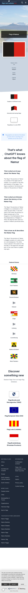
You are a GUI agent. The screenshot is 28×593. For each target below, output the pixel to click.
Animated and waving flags (14, 113)
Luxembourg (14, 337)
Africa (2, 462)
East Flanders (14, 285)
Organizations (5, 503)
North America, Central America (5, 478)
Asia (2, 465)
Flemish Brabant (14, 297)
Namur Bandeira (5, 536)
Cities (2, 494)
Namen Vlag (4, 539)
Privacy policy (19, 482)
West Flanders (14, 361)
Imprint (17, 479)
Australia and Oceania (4, 469)
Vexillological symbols (18, 462)
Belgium (14, 69)
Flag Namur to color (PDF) (14, 125)
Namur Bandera (5, 522)
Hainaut (14, 307)
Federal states (5, 491)
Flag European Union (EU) (14, 416)
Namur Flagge (5, 518)
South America (5, 482)
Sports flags (4, 510)
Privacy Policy (15, 590)
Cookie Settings (19, 486)
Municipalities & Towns (5, 499)
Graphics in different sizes (14, 101)
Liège (14, 318)
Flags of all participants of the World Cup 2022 (20, 468)
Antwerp (14, 273)
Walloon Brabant (14, 349)
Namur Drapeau (5, 525)
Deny (5, 584)
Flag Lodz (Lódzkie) (14, 429)
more (22, 584)
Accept (14, 584)
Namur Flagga (5, 543)
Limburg (14, 328)
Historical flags (5, 506)
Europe (3, 474)
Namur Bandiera (5, 529)
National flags (6, 459)
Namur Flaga (4, 532)
